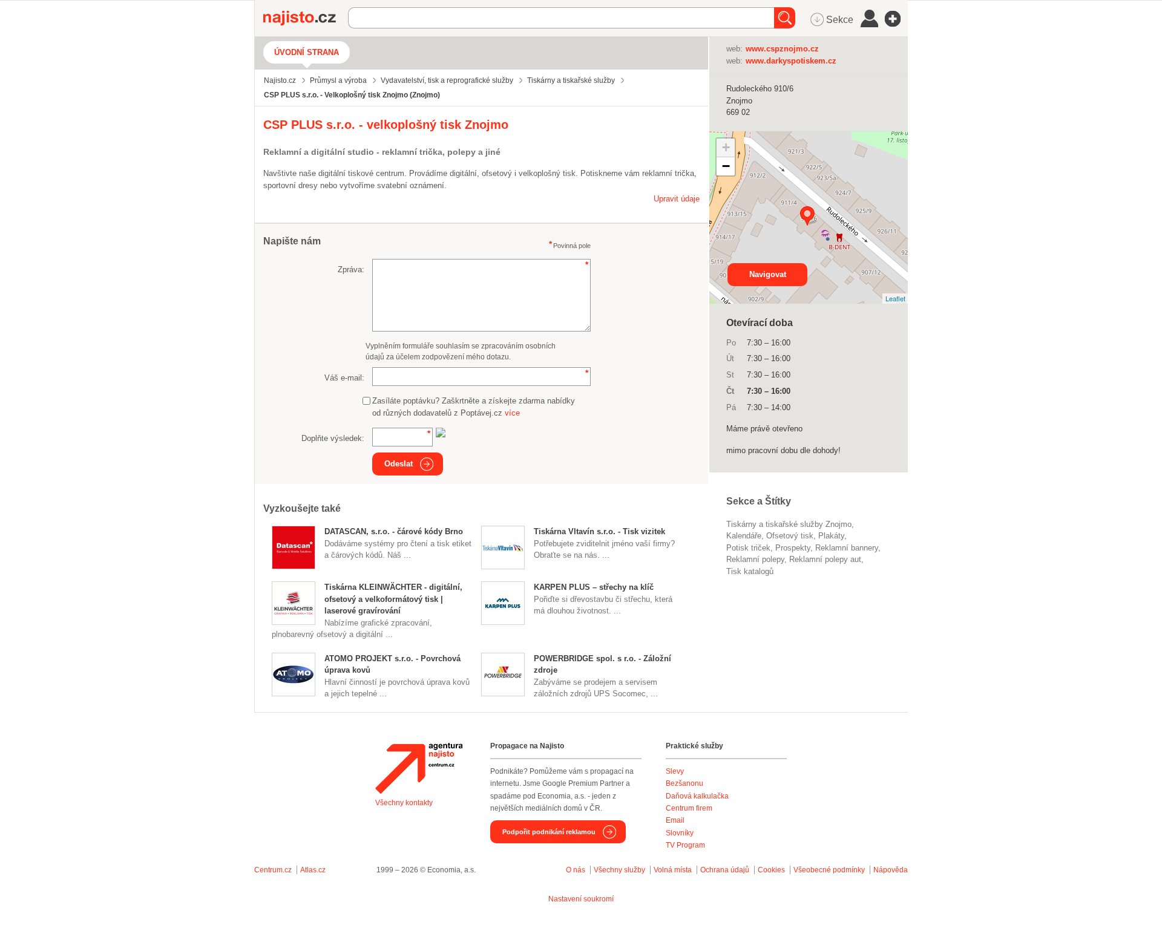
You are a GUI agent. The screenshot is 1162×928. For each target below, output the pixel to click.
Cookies (771, 870)
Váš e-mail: (344, 377)
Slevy (675, 771)
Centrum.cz (273, 870)
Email (675, 820)
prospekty (792, 547)
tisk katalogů (749, 571)
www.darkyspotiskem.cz (791, 60)
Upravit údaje (677, 198)
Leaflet (895, 298)
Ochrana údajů (724, 870)
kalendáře (743, 535)
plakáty (831, 535)
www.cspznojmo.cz (782, 48)
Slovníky (680, 833)
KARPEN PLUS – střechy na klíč (594, 587)
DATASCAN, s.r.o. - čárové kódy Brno (393, 531)
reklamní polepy (755, 559)
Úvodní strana (306, 52)
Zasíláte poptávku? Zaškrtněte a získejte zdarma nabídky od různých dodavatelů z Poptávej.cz (473, 406)
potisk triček (748, 547)
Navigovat (767, 274)
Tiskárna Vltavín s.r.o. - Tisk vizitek (599, 531)
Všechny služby (620, 870)
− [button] (726, 166)
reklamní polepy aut (825, 559)
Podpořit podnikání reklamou (549, 831)
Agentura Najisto (418, 768)
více (512, 412)
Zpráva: (351, 269)
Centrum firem (689, 808)
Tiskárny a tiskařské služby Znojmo (789, 524)
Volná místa (673, 870)
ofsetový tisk (789, 535)
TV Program (685, 845)
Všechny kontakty (404, 803)
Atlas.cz (313, 870)
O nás (575, 870)
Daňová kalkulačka (697, 796)
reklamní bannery (846, 547)
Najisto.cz (305, 18)
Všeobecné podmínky (829, 870)
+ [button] (726, 147)
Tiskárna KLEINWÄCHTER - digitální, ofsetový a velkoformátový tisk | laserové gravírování (393, 599)
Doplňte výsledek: (332, 438)
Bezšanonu (684, 783)
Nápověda (890, 870)
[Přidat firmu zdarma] (896, 19)
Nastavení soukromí (581, 899)
